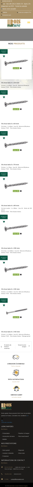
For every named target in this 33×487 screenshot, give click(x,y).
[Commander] (4, 56)
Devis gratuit (6, 450)
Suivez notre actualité (9, 9)
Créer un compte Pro (24, 12)
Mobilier (5, 439)
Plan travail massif (23, 436)
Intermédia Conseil (13, 485)
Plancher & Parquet (23, 433)
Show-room (21, 453)
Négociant (21, 450)
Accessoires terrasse (9, 436)
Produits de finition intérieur (7, 346)
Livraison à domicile (8, 453)
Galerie (5, 12)
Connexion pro (6, 15)
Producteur (6, 456)
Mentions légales (23, 485)
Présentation (6, 433)
